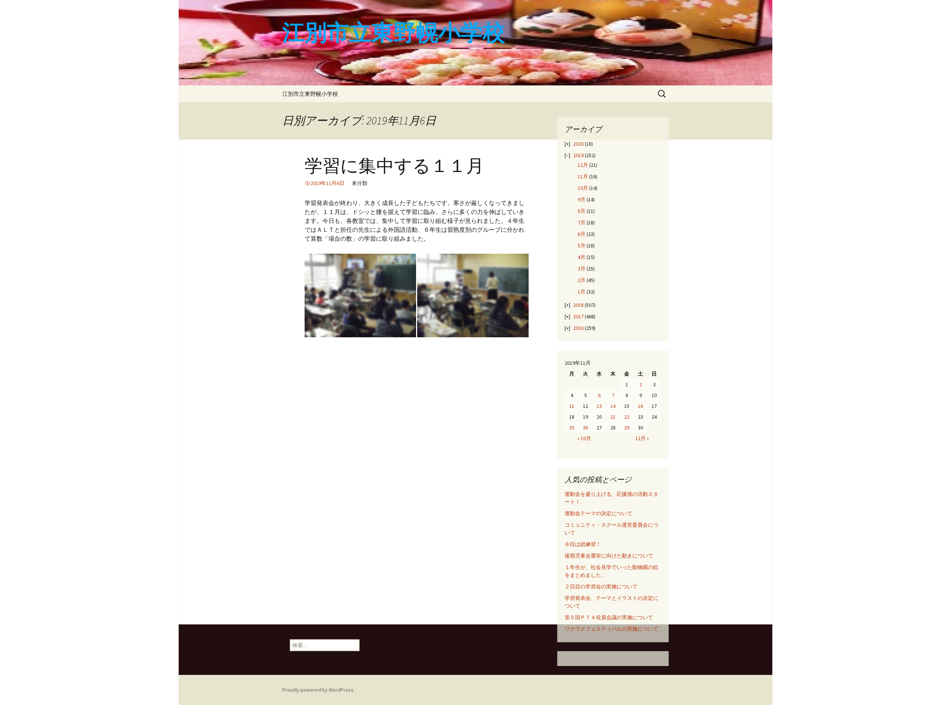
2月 (581, 280)
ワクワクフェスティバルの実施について (611, 629)
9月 (581, 199)
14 (613, 406)
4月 (581, 257)
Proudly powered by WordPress (318, 689)
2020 (578, 143)
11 (571, 406)
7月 (581, 222)
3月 (581, 268)
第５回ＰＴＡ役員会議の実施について (609, 617)
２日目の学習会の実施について (601, 586)
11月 (583, 176)
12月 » (642, 438)
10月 (583, 188)
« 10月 (584, 438)
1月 (581, 291)
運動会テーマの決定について (598, 513)
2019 (578, 155)
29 (626, 427)
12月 (583, 165)
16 (640, 406)
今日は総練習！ (583, 544)
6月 (581, 234)
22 (626, 416)
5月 (581, 245)
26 (585, 427)
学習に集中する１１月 (394, 166)
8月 (581, 211)
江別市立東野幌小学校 (310, 93)
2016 (578, 328)
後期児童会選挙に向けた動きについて (609, 555)
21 (613, 416)
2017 (578, 316)
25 (571, 427)
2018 (578, 305)
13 (599, 406)
